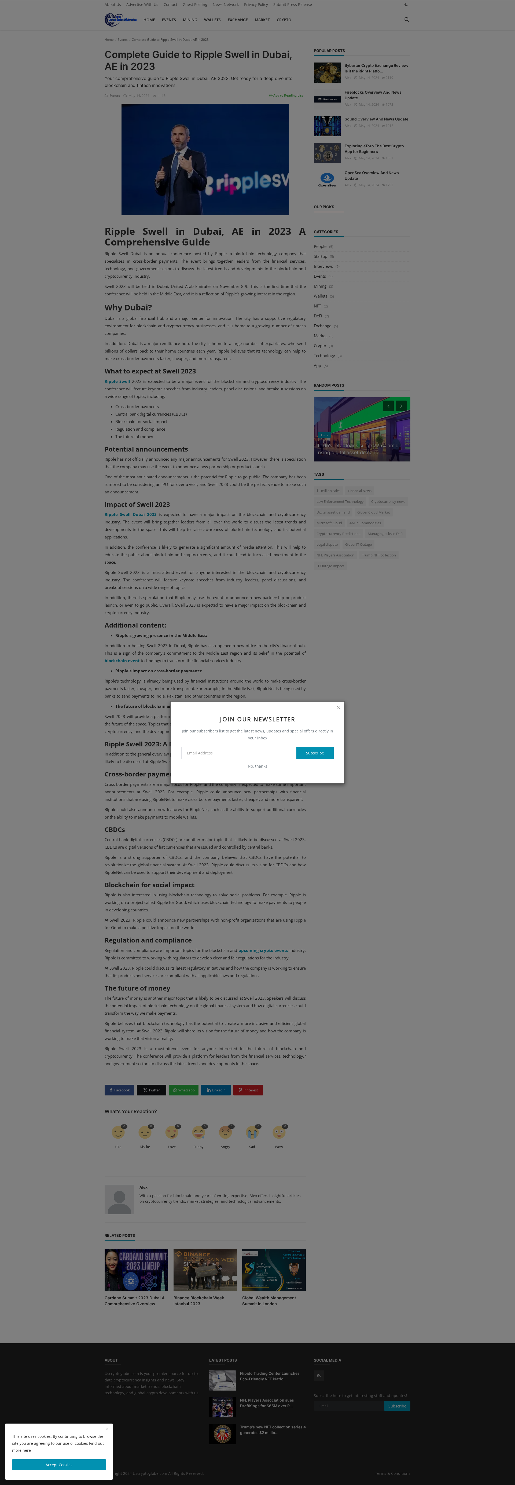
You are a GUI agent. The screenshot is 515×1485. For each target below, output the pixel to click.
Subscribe (315, 753)
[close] (338, 707)
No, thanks (257, 766)
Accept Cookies (59, 1464)
